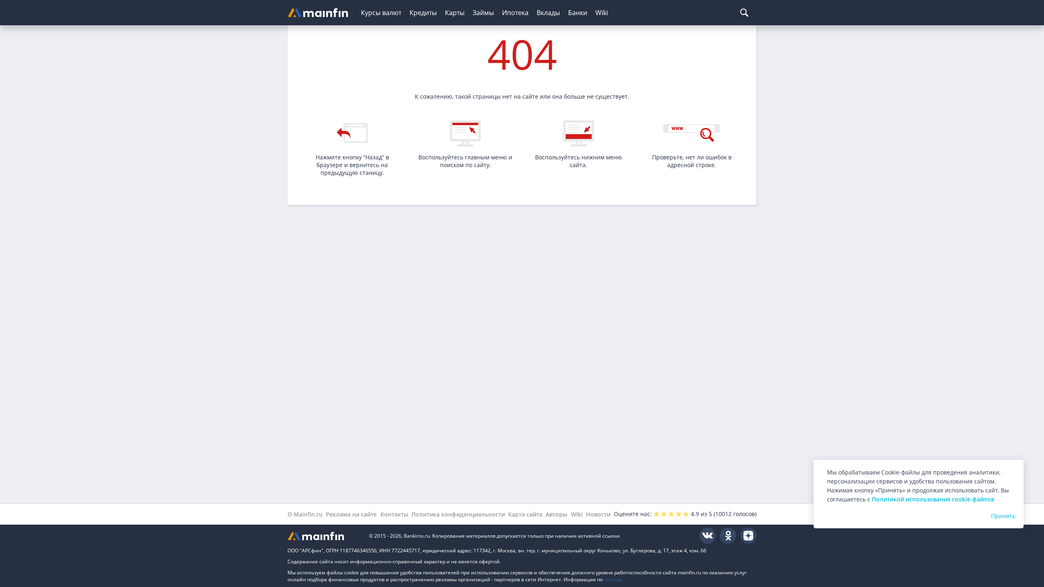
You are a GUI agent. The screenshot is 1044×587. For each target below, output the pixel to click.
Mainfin (324, 536)
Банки (577, 12)
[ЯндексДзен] (748, 535)
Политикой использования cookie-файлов (933, 499)
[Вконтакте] (707, 535)
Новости (598, 514)
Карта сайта (525, 514)
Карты (454, 12)
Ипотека (515, 12)
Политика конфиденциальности (458, 514)
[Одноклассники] (728, 535)
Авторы (556, 514)
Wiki (601, 12)
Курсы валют (381, 12)
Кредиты (423, 12)
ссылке (612, 579)
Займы (483, 12)
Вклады (548, 12)
